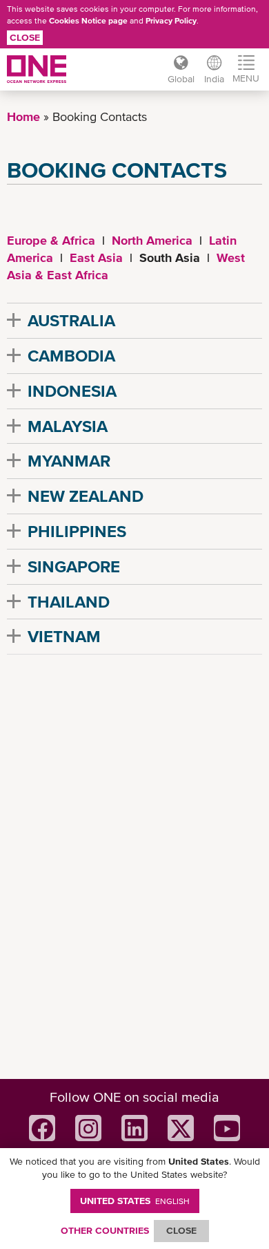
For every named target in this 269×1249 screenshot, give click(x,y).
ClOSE (181, 1230)
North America (152, 240)
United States (135, 1200)
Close (25, 37)
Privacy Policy (171, 21)
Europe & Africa (51, 240)
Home (23, 116)
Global (181, 78)
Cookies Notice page (88, 21)
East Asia (96, 257)
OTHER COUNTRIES (105, 1230)
